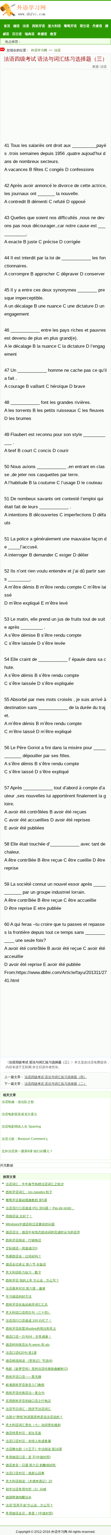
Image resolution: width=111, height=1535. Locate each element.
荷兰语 (84, 26)
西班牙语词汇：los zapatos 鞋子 (29, 1192)
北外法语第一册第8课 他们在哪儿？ (27, 1151)
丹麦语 (97, 26)
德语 (16, 26)
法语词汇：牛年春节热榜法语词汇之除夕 (35, 1184)
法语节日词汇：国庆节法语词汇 (28, 1409)
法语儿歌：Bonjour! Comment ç (25, 1139)
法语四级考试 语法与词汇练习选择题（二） (56, 1084)
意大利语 (54, 26)
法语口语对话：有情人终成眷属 (28, 1441)
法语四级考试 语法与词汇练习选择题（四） (56, 1077)
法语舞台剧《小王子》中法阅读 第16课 (34, 1449)
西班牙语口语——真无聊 (23, 1377)
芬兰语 (17, 34)
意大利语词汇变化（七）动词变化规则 (33, 1425)
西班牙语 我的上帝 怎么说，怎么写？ (32, 1280)
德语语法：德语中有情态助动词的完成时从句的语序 (43, 1232)
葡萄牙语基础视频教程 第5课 (26, 1200)
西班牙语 (38, 26)
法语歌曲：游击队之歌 (18, 1102)
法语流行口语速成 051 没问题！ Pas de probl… (40, 1208)
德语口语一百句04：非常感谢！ (28, 1337)
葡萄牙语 (70, 26)
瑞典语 (29, 34)
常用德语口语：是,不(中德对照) (28, 1457)
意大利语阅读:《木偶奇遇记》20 (29, 1481)
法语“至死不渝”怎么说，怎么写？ (29, 1505)
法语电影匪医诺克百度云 (19, 1114)
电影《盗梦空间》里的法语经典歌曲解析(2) (37, 1369)
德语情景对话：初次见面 (23, 1433)
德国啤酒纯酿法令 (19, 1497)
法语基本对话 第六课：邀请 (25, 1288)
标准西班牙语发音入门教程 (25, 1385)
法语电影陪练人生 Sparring (21, 1126)
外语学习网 (39, 50)
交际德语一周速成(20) (21, 1248)
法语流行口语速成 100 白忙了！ (29, 1320)
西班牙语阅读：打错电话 (23, 1240)
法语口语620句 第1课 (21, 1353)
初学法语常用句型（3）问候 (26, 1489)
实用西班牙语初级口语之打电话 (28, 1401)
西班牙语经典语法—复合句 (25, 1393)
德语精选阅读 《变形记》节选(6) (29, 1361)
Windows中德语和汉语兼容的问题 (30, 1224)
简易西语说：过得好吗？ (23, 1256)
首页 (7, 26)
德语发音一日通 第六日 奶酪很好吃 (31, 1465)
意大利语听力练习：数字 (23, 1272)
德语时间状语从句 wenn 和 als (28, 1345)
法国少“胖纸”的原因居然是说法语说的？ (34, 1417)
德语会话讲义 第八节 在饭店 (26, 1264)
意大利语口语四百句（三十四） (28, 1312)
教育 (53, 34)
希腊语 (42, 34)
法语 (26, 26)
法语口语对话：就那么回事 (25, 1473)
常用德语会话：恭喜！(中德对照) (29, 1513)
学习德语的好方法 (19, 1296)
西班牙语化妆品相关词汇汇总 (27, 1304)
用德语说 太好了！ (19, 1216)
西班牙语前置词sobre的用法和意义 (31, 1329)
